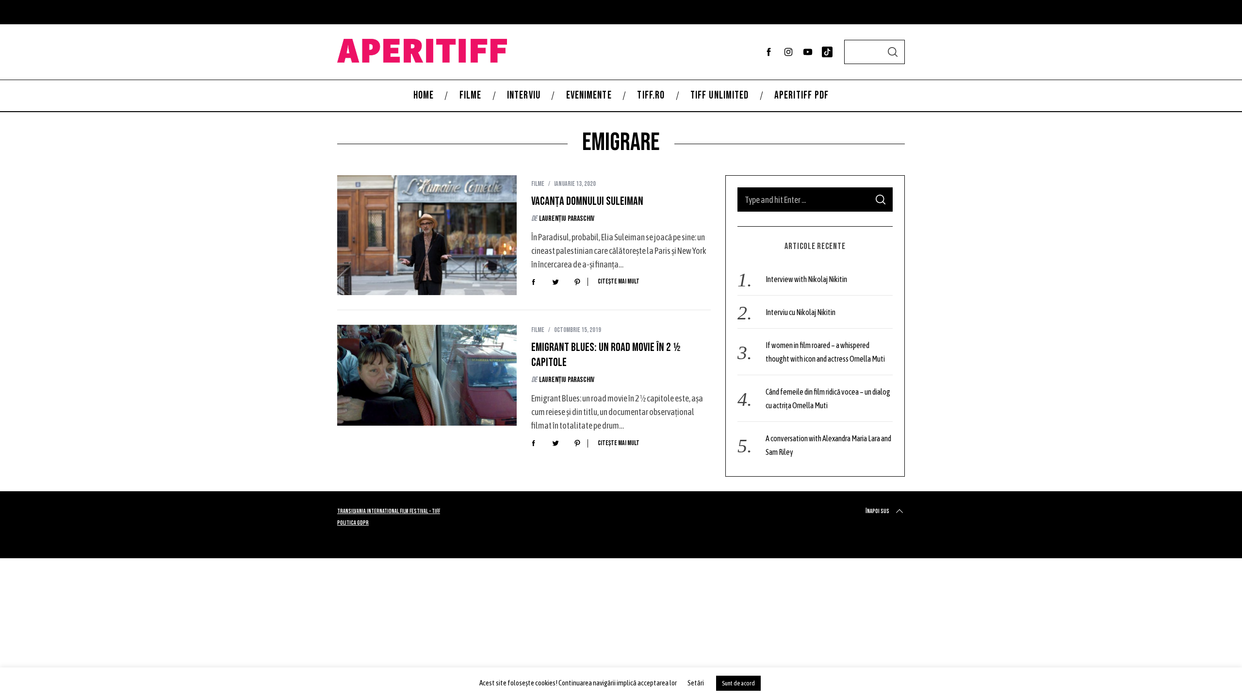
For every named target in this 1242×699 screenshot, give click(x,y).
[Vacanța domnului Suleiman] (427, 235)
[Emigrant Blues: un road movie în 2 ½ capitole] (427, 375)
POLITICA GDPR (353, 523)
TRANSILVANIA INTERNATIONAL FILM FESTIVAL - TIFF (388, 511)
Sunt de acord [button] (738, 683)
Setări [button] (695, 683)
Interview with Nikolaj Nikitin (806, 279)
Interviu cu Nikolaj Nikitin (800, 312)
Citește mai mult (618, 281)
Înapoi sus (877, 511)
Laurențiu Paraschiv (566, 218)
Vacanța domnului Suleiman (587, 201)
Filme (537, 184)
